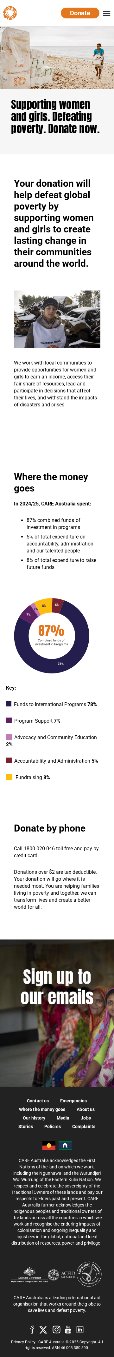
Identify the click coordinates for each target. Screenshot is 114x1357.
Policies (52, 1126)
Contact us (38, 1100)
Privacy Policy (23, 1342)
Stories (25, 1126)
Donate (80, 13)
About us (86, 1109)
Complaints (84, 1126)
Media (63, 1117)
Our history (34, 1117)
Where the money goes (42, 1109)
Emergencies (73, 1100)
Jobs (86, 1117)
